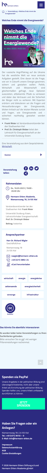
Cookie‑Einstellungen (11, 453)
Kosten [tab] (8, 154)
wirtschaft (8, 278)
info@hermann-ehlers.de (20, 438)
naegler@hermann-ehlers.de (24, 255)
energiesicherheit (32, 286)
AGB (4, 450)
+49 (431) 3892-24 (20, 259)
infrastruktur (33, 294)
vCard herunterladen (20, 264)
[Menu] (41, 4)
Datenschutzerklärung (12, 447)
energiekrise (36, 278)
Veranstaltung (12, 11)
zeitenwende (11, 286)
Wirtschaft (7, 146)
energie (22, 278)
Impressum (7, 444)
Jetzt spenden (23, 404)
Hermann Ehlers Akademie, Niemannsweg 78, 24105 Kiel (24, 198)
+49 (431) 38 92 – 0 (15, 435)
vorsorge (11, 294)
